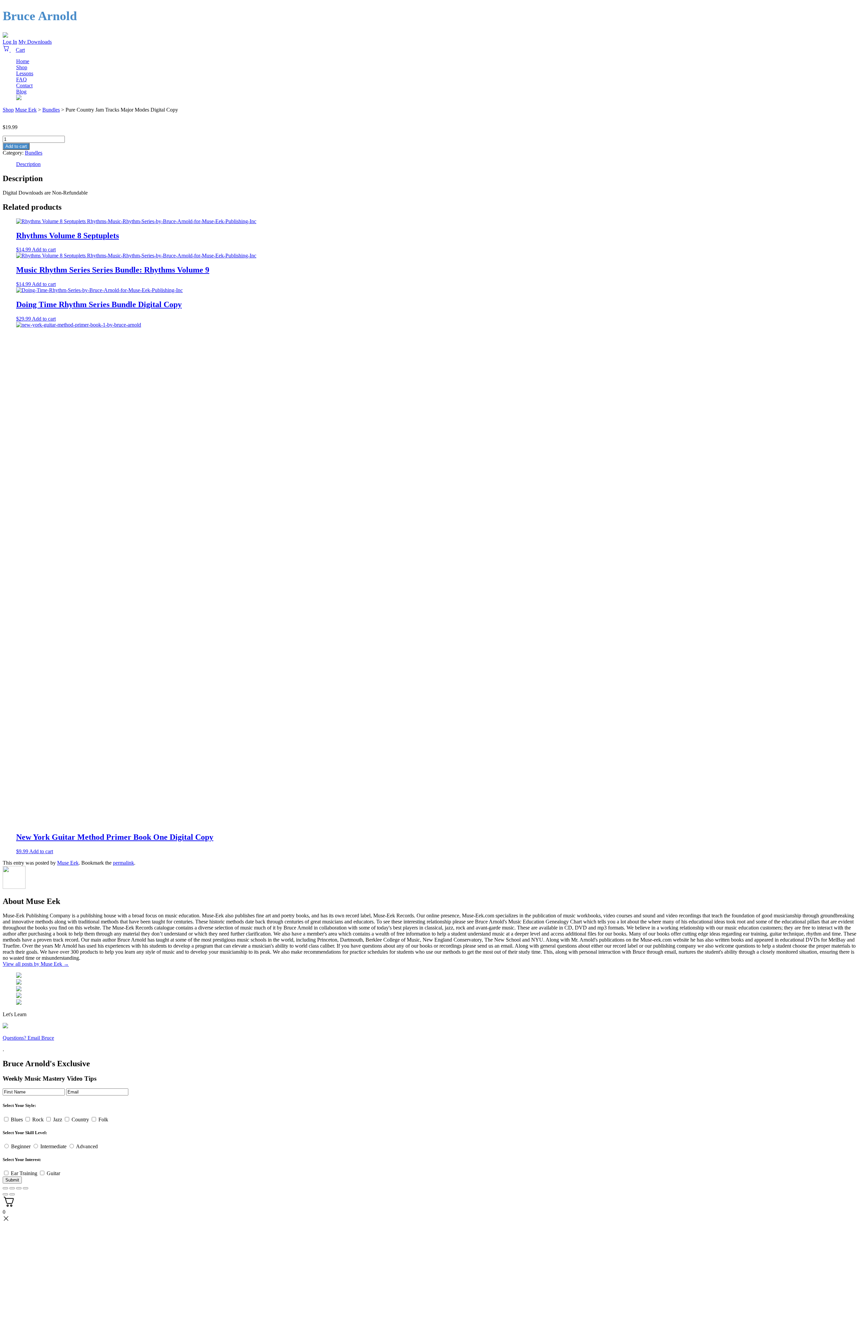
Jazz (57, 1119)
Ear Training (24, 1173)
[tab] (436, 164)
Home (22, 61)
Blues (17, 1119)
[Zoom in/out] (25, 1188)
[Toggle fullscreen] (19, 1188)
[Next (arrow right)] (12, 1194)
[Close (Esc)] (5, 1188)
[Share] (12, 1188)
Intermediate (53, 1146)
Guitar (53, 1173)
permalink (123, 863)
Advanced (87, 1146)
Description (28, 164)
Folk (103, 1119)
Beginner (21, 1146)
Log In (10, 42)
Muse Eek (26, 110)
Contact (24, 85)
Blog (21, 91)
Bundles (33, 153)
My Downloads (35, 42)
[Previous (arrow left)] (5, 1194)
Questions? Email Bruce (28, 1038)
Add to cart (16, 146)
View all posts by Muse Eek (36, 964)
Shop (21, 67)
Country (80, 1119)
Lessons (24, 73)
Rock (38, 1119)
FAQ (21, 79)
